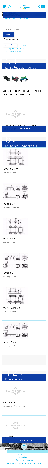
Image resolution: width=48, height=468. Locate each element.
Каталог (20, 16)
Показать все (23, 129)
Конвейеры (24, 18)
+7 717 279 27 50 (9, 6)
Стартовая (7, 16)
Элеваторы (24, 45)
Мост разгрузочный (14, 49)
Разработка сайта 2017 (24, 463)
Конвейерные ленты (15, 52)
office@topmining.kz (24, 460)
